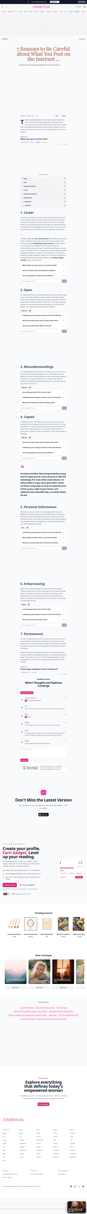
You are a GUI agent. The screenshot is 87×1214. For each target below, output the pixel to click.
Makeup (22, 1147)
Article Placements (63, 1170)
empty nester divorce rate (45, 1008)
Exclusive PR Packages (36, 1174)
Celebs (38, 1133)
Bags (37, 1130)
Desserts (55, 11)
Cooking (55, 1133)
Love (4, 1147)
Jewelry (55, 1143)
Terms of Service (7, 1177)
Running (72, 1150)
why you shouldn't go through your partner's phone (28, 1015)
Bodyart (61, 11)
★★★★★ (82, 39)
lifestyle (5, 39)
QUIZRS (65, 144)
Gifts (54, 1140)
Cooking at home (25, 672)
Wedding (55, 1157)
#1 (26, 700)
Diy (16, 11)
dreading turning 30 (28, 1019)
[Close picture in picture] (69, 1203)
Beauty (72, 1130)
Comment (24, 760)
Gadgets (22, 1140)
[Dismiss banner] (64, 765)
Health (35, 11)
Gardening (39, 1140)
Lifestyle (72, 1143)
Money (38, 1147)
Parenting (48, 11)
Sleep (83, 11)
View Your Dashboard (28, 885)
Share (64, 116)
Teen (4, 1157)
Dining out (33, 672)
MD (37, 115)
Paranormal (23, 1150)
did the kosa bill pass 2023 (68, 1015)
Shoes (4, 1153)
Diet (66, 11)
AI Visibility (33, 1170)
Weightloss (77, 11)
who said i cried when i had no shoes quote (30, 1012)
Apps (21, 1130)
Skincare (4, 11)
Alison (24, 116)
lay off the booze (26, 1008)
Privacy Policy (62, 1174)
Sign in (35, 889)
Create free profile (9, 885)
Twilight (71, 11)
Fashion (38, 1136)
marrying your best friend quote (61, 1012)
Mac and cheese (25, 142)
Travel (21, 1157)
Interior (30, 11)
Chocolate (37, 142)
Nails (25, 11)
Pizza (32, 142)
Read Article (19, 988)
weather (30, 488)
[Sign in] (84, 6)
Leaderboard (63, 877)
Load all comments (26, 693)
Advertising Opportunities (10, 1174)
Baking (55, 1130)
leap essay (53, 1015)
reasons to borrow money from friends (51, 1019)
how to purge (62, 1008)
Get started (79, 877)
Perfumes (56, 1150)
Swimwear (41, 11)
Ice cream (44, 142)
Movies (55, 1147)
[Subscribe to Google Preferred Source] (30, 768)
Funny (4, 1140)
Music (72, 1147)
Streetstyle (56, 1153)
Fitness (20, 11)
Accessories (6, 1130)
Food (71, 1136)
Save (57, 116)
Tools (4, 1160)
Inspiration (10, 11)
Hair (71, 1140)
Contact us (6, 1170)
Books (21, 1133)
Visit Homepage (43, 1104)
